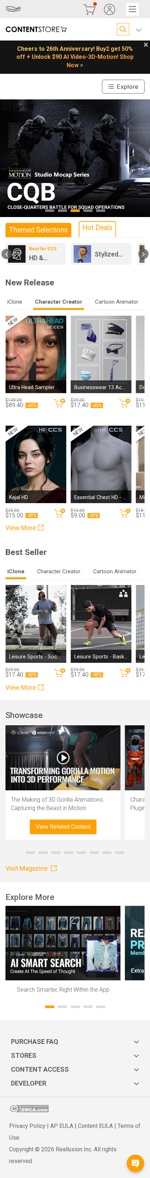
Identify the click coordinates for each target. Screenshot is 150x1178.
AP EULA (61, 1125)
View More (20, 528)
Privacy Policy (27, 1125)
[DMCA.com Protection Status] (29, 1110)
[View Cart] (89, 9)
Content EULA (95, 1125)
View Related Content (63, 826)
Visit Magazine (27, 868)
